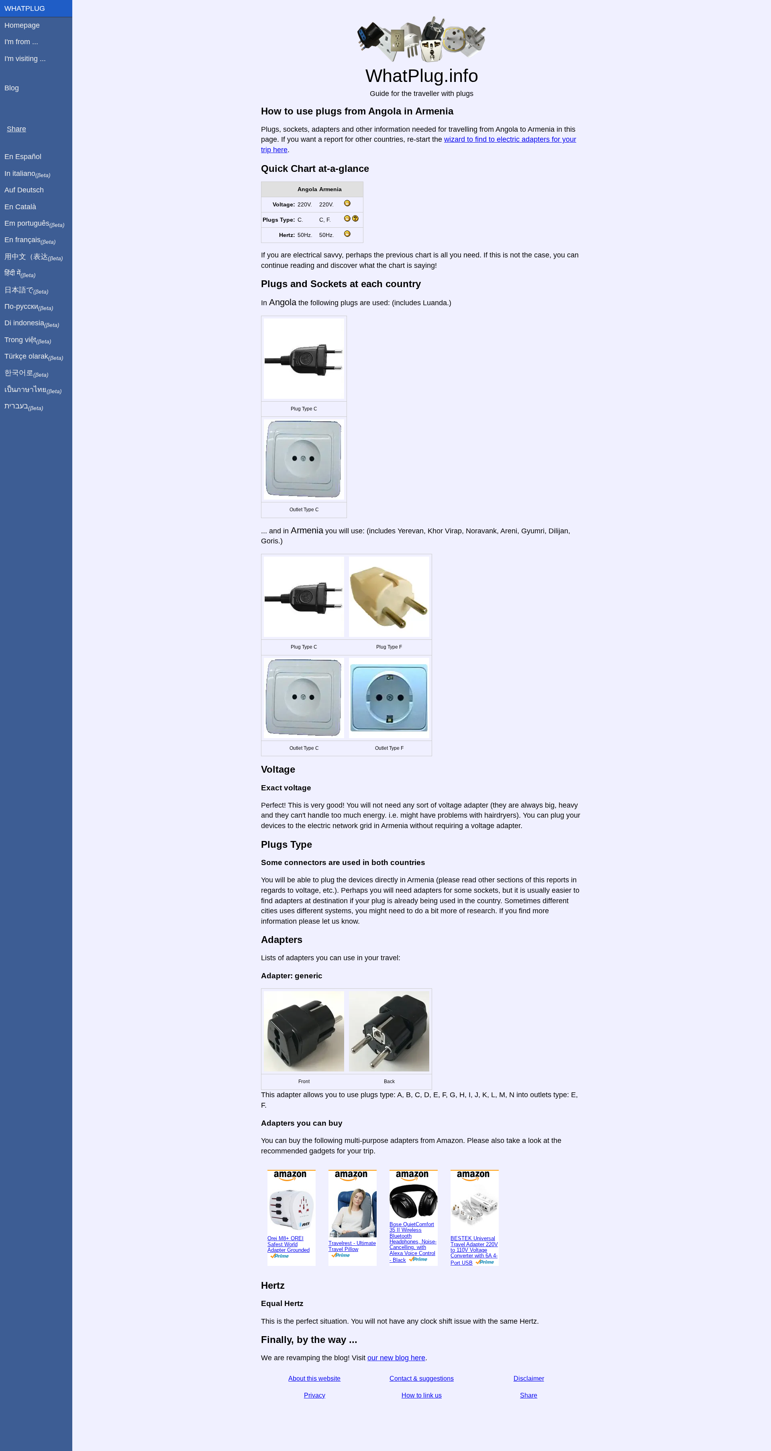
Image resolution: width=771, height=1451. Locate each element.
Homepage (22, 25)
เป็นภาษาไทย (33, 390)
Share (528, 1395)
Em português (34, 223)
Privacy (314, 1395)
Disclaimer (529, 1378)
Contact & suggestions (422, 1378)
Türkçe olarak (33, 356)
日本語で (26, 290)
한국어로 (26, 373)
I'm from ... (21, 42)
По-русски (28, 306)
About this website (314, 1378)
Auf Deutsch (24, 190)
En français (30, 240)
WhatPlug (24, 8)
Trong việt (27, 340)
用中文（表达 (33, 257)
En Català (20, 207)
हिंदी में (20, 273)
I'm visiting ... (25, 59)
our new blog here (396, 1358)
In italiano (27, 173)
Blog (11, 88)
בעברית (23, 406)
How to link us (422, 1395)
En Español (22, 157)
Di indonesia (31, 323)
